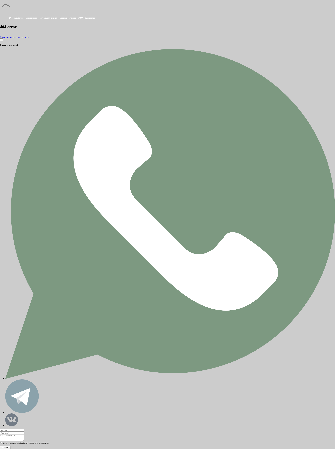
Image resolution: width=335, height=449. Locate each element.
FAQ (80, 18)
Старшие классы (68, 18)
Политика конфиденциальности (14, 37)
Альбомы (18, 18)
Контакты (90, 18)
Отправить (5, 448)
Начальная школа (48, 18)
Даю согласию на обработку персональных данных (26, 443)
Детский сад (31, 18)
